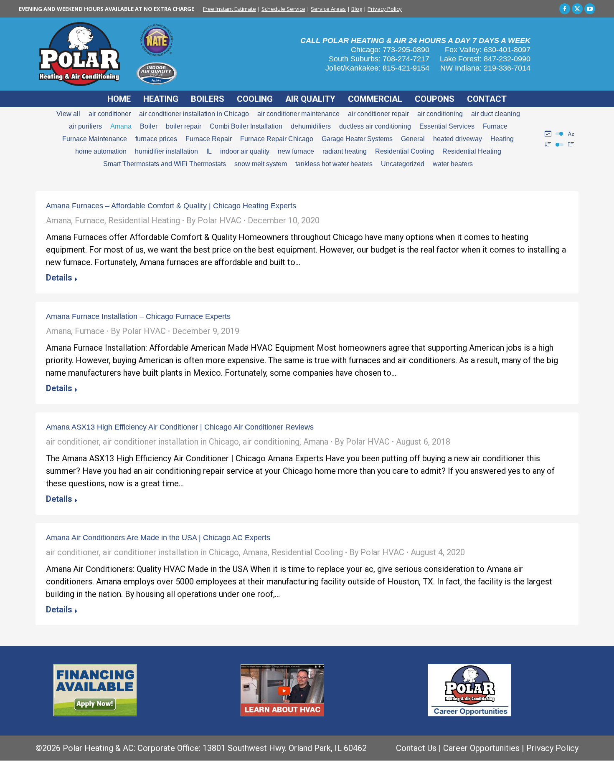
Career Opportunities (481, 748)
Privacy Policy (385, 9)
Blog (356, 9)
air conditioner (110, 113)
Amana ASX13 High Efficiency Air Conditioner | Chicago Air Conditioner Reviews (180, 427)
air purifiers (85, 126)
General (413, 138)
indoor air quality (244, 151)
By (213, 220)
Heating (502, 138)
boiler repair (183, 126)
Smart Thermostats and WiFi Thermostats (164, 163)
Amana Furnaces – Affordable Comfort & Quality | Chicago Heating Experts (171, 206)
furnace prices (156, 138)
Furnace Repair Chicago (276, 138)
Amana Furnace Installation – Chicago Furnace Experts (138, 316)
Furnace (495, 126)
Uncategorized (402, 163)
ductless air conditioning (375, 126)
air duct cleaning (495, 113)
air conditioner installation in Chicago (194, 113)
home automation (101, 151)
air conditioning (440, 113)
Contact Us (416, 748)
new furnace (296, 151)
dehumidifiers (311, 126)
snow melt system (260, 163)
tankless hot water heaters (334, 163)
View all (68, 113)
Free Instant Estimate (229, 9)
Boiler (148, 126)
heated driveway (457, 138)
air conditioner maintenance (298, 113)
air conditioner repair (378, 113)
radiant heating (344, 151)
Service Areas (328, 9)
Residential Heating (471, 151)
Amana (121, 126)
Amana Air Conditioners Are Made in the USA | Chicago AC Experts (158, 537)
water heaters (453, 163)
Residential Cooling (404, 151)
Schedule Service (283, 9)
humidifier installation (166, 151)
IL (209, 151)
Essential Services (446, 126)
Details (59, 278)
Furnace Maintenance (94, 138)
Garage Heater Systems (357, 138)
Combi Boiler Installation (246, 126)
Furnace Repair (208, 138)
